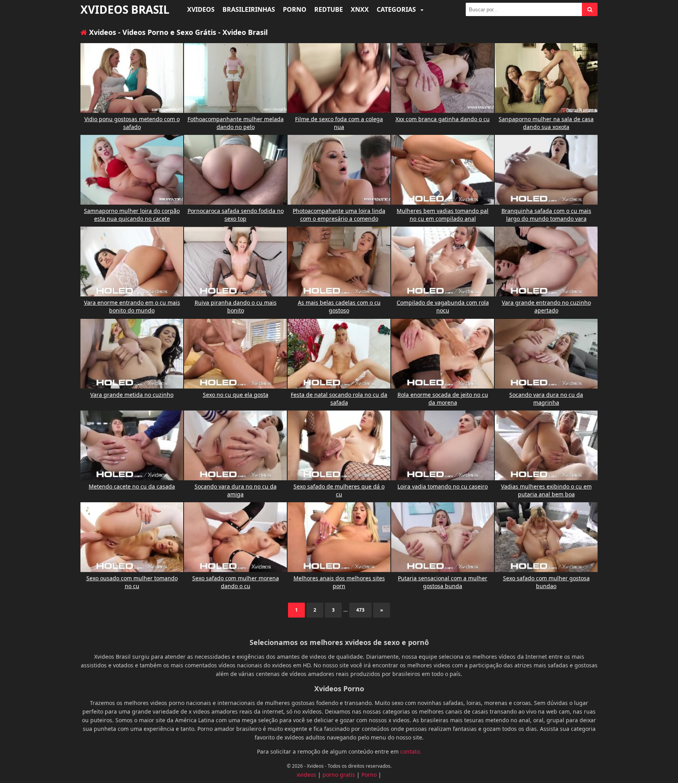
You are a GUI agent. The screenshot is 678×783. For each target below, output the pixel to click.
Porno (294, 9)
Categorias (397, 9)
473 (360, 610)
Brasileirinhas (248, 9)
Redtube (328, 9)
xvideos (306, 774)
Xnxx (360, 9)
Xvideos (201, 9)
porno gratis (339, 774)
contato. (410, 751)
